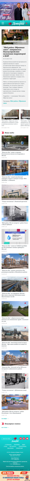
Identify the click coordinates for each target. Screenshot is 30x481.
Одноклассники (24, 438)
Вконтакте (20, 438)
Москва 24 (16, 470)
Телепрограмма (22, 446)
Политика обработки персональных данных (15, 466)
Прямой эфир (19, 448)
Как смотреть (13, 446)
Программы (17, 444)
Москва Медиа (10, 470)
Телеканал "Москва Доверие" (16, 23)
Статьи (5, 446)
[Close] (28, 470)
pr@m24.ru (16, 459)
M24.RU (21, 470)
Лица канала (10, 448)
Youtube (27, 438)
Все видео (4, 418)
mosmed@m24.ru (16, 464)
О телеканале (8, 444)
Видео (23, 444)
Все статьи (4, 427)
